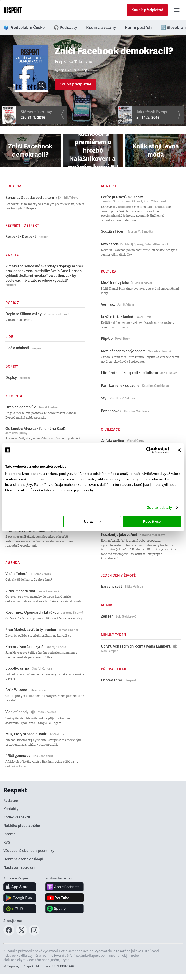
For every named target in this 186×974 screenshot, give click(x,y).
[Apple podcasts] (64, 886)
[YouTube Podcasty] (64, 897)
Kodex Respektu (16, 817)
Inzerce (9, 834)
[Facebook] (8, 934)
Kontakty (10, 809)
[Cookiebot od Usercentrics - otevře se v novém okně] (149, 450)
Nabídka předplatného (21, 825)
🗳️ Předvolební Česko (24, 27)
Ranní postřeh (138, 27)
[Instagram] (34, 934)
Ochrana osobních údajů (23, 859)
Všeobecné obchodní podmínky (28, 850)
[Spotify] (64, 908)
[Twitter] (21, 934)
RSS (6, 842)
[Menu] (176, 10)
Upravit (89, 521)
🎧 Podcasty (65, 27)
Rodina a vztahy (101, 27)
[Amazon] (19, 908)
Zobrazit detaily (159, 508)
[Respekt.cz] (13, 10)
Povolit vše (152, 521)
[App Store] (19, 886)
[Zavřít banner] (179, 450)
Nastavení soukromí (19, 867)
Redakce (10, 800)
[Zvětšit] (41, 85)
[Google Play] (19, 897)
